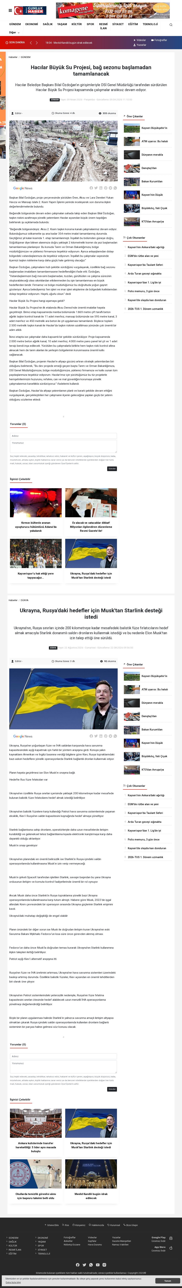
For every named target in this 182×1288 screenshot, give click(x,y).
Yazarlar (141, 44)
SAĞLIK (48, 24)
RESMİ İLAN (15, 1249)
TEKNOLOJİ (150, 24)
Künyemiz (80, 1225)
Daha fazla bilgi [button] (13, 1282)
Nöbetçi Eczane (72, 1244)
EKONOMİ (31, 24)
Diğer (12, 32)
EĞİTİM (133, 24)
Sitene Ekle (53, 1225)
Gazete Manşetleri (121, 1241)
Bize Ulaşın (132, 1225)
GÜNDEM (15, 24)
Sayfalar (92, 1241)
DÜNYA (24, 600)
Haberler (13, 57)
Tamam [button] (167, 1281)
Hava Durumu (95, 1244)
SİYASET (118, 24)
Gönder (112, 468)
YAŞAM (62, 24)
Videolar (141, 40)
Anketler (68, 1241)
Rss (67, 1225)
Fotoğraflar (161, 40)
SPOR (90, 24)
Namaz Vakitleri (120, 1244)
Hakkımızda (97, 1225)
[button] (32, 44)
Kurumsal (115, 1225)
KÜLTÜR (77, 24)
